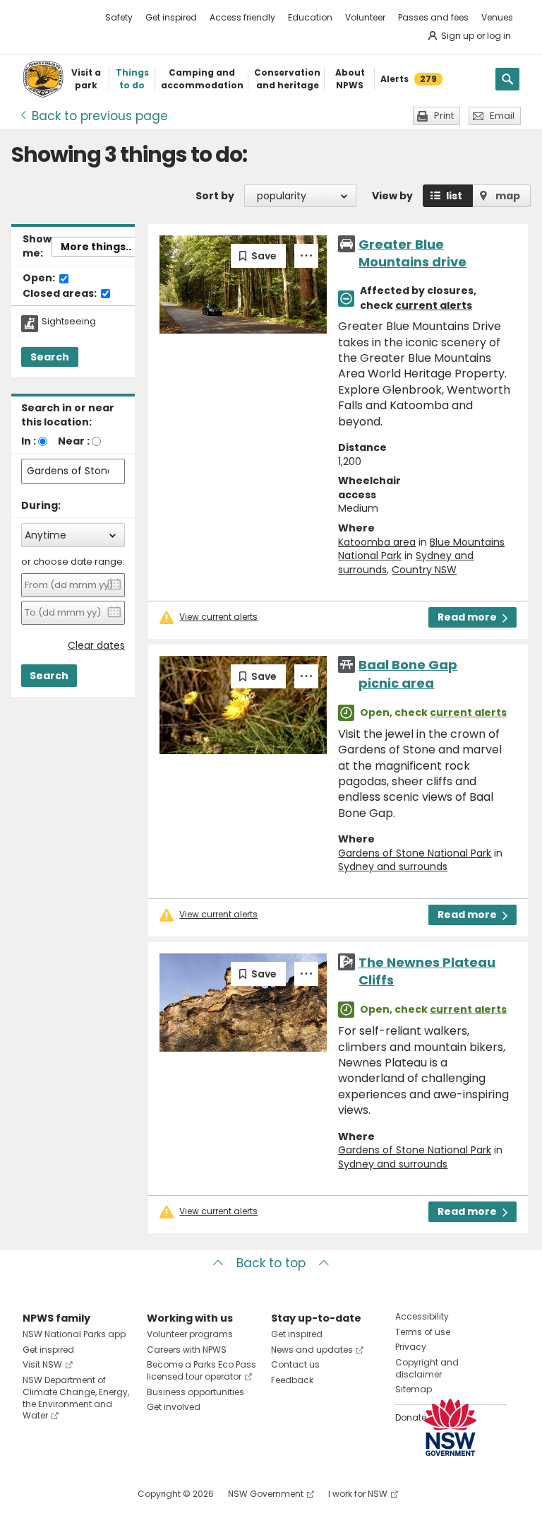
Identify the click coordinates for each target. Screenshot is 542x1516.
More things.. (96, 247)
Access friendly (242, 17)
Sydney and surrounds (392, 866)
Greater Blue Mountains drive (412, 253)
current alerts (433, 305)
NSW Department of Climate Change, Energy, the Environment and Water (76, 1397)
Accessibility (422, 1316)
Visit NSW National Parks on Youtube (96, 1494)
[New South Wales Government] (450, 1427)
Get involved (173, 1407)
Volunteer (365, 17)
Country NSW (424, 570)
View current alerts (218, 617)
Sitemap (413, 1389)
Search (49, 357)
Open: (40, 278)
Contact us (295, 1364)
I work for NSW (357, 1494)
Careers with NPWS (187, 1350)
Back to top (271, 1262)
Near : (74, 441)
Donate (410, 1417)
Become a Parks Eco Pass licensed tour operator (201, 1370)
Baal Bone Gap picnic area (408, 673)
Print (444, 115)
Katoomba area (377, 542)
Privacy (410, 1347)
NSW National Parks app (74, 1334)
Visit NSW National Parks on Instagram (66, 1494)
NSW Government (265, 1494)
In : (28, 441)
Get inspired (171, 17)
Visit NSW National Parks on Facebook (36, 1494)
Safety (119, 17)
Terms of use (422, 1332)
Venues (497, 17)
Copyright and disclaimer (427, 1368)
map (507, 196)
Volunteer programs (190, 1334)
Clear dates (96, 645)
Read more (467, 617)
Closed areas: (61, 294)
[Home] (43, 79)
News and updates (312, 1350)
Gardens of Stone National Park (414, 853)
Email (502, 115)
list (454, 196)
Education (310, 17)
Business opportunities (195, 1392)
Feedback (292, 1380)
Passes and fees (433, 17)
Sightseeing (69, 321)
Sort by (214, 196)
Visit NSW (42, 1364)
